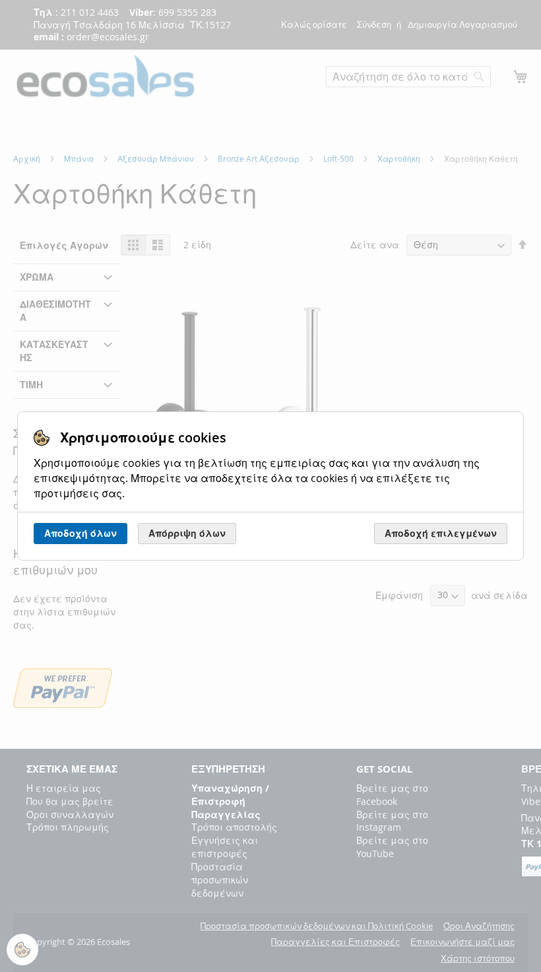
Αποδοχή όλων (80, 533)
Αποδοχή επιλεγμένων (441, 533)
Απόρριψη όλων (187, 533)
